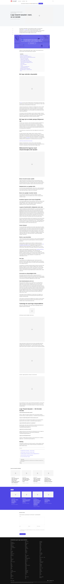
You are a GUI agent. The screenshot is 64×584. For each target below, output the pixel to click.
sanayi (40, 546)
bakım (11, 548)
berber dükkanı (12, 553)
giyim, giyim (12, 578)
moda (25, 569)
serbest (40, 548)
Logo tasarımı (13, 477)
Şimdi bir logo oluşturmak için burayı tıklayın (25, 140)
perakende (41, 542)
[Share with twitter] (12, 31)
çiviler (40, 572)
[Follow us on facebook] (50, 580)
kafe (25, 554)
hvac (25, 549)
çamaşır (41, 570)
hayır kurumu (26, 548)
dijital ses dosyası (13, 561)
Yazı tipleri (25, 29)
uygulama (41, 564)
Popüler (12, 489)
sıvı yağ (40, 554)
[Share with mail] (12, 34)
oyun (25, 578)
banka (11, 549)
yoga (40, 568)
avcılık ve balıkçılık (13, 547)
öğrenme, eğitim (41, 576)
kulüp (25, 562)
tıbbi (40, 563)
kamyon (26, 556)
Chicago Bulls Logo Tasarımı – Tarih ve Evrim (27, 450)
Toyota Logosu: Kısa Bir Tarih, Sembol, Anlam (27, 452)
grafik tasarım (26, 541)
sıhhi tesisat (41, 553)
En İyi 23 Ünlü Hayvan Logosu (25, 456)
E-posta (29, 526)
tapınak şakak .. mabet (42, 557)
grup (25, 542)
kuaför (26, 561)
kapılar (26, 557)
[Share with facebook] (12, 29)
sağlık (40, 547)
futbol (11, 576)
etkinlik (11, 568)
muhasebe (26, 571)
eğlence (11, 572)
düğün (11, 565)
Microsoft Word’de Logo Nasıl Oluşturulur (27, 455)
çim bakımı (41, 571)
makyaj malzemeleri (27, 565)
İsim (20, 526)
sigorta (40, 550)
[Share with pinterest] (12, 32)
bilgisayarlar (12, 555)
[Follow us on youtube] (47, 580)
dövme (11, 564)
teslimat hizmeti (41, 561)
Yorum (20, 516)
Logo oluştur (32, 43)
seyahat (40, 549)
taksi (40, 555)
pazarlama (41, 541)
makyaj (26, 564)
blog (11, 557)
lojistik (26, 563)
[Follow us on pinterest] (51, 580)
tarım (40, 558)
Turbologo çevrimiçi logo (40, 249)
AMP (11, 580)
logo (21, 102)
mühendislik (26, 572)
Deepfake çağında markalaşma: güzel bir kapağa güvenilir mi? (30, 453)
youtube (40, 569)
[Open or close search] (53, 1)
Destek (13, 580)
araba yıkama (12, 546)
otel (25, 577)
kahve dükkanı (27, 555)
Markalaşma (24, 498)
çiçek (40, 573)
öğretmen (41, 577)
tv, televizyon (41, 562)
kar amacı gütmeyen (27, 558)
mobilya (26, 568)
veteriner (41, 565)
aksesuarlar (12, 542)
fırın (11, 577)
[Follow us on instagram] (49, 580)
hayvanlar (26, 547)
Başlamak (40, 3)
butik (11, 558)
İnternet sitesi (38, 526)
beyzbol (11, 554)
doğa (11, 563)
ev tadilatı (12, 570)
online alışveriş (27, 576)
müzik (26, 573)
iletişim (26, 550)
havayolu (26, 546)
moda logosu (26, 570)
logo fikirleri (28, 137)
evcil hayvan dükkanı (13, 571)
